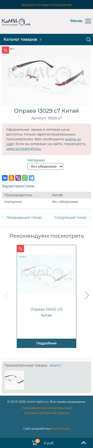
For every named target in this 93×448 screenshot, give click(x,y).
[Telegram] (31, 178)
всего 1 (56, 365)
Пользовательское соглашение (46, 408)
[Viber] (18, 178)
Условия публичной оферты (46, 413)
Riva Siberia (61, 428)
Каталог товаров (20, 39)
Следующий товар (70, 217)
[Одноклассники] (11, 178)
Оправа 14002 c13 (46, 309)
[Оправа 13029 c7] (14, 380)
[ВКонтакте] (5, 178)
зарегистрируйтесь (23, 148)
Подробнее (46, 343)
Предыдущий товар (23, 217)
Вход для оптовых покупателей (46, 5)
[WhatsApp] (25, 178)
